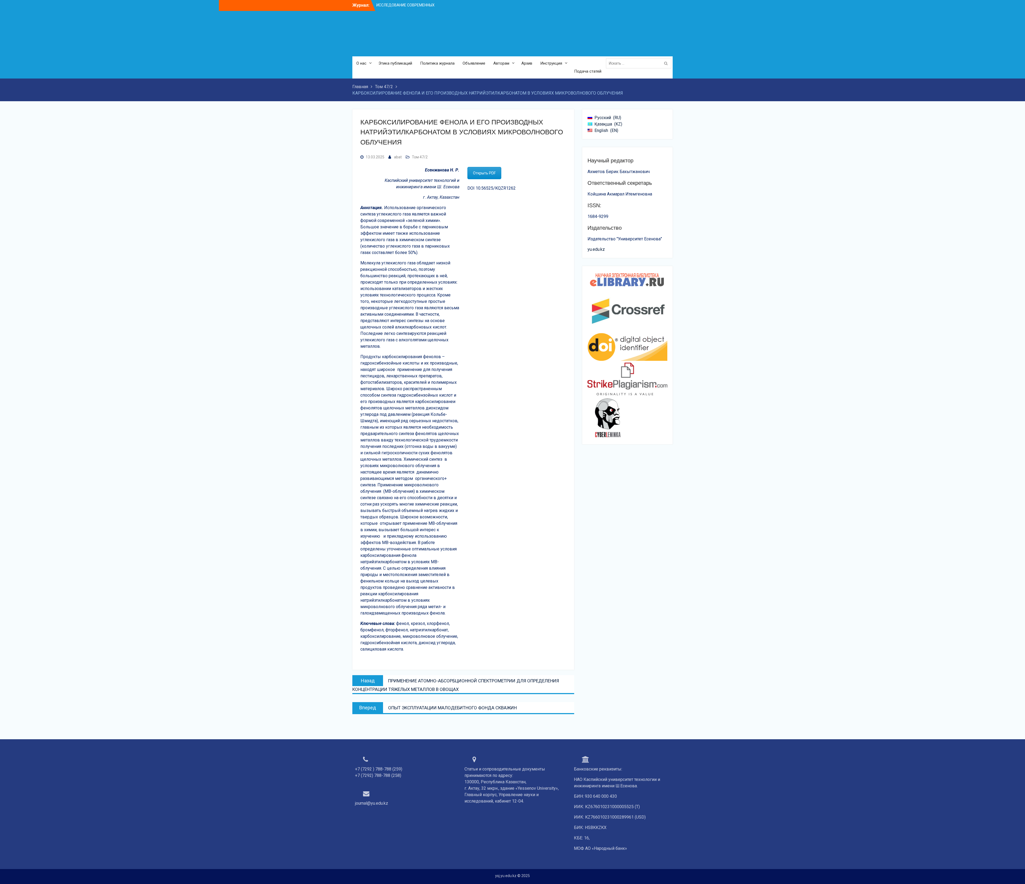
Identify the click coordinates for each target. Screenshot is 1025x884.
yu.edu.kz (596, 249)
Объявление (474, 63)
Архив (526, 63)
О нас (361, 63)
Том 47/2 (420, 157)
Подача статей (587, 71)
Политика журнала (437, 63)
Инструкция (551, 63)
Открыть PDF (484, 173)
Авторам (501, 63)
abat (398, 157)
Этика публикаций (395, 63)
